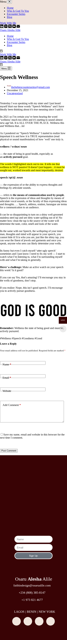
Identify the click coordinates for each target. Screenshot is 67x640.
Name (7, 364)
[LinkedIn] (2, 27)
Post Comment (8, 450)
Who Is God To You (18, 39)
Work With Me (8, 54)
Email (7, 377)
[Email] (18, 27)
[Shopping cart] (1, 51)
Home (10, 36)
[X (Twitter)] (10, 27)
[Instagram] (6, 27)
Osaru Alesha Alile (10, 30)
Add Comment (12, 405)
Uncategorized (15, 93)
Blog (9, 45)
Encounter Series (16, 42)
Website (7, 390)
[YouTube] (14, 27)
